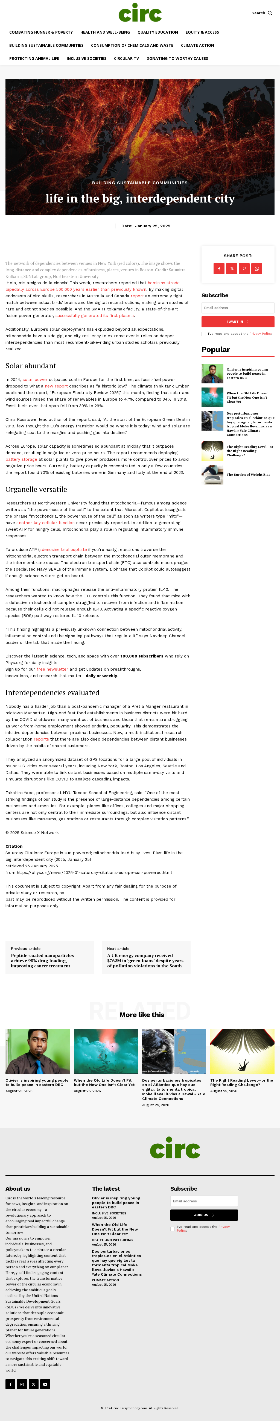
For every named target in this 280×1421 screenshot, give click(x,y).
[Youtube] (45, 1384)
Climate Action (105, 1280)
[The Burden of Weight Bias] (212, 475)
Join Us (201, 1215)
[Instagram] (22, 1384)
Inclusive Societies (109, 1213)
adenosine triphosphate (63, 549)
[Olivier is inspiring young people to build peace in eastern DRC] (212, 373)
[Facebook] (219, 268)
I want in (235, 322)
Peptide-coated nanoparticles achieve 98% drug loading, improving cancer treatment (42, 961)
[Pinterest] (244, 268)
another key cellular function (45, 522)
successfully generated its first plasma (95, 315)
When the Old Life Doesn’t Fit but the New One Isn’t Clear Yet (248, 397)
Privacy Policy (260, 334)
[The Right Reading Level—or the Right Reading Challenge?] (212, 451)
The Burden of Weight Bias (248, 474)
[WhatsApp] (256, 268)
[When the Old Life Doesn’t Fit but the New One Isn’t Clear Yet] (212, 397)
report (137, 295)
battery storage (21, 459)
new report (56, 386)
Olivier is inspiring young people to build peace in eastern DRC (247, 373)
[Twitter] (231, 268)
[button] (263, 13)
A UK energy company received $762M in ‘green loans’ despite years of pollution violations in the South (145, 961)
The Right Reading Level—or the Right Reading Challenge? (250, 451)
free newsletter (52, 669)
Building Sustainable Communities (140, 183)
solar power (35, 379)
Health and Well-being (112, 1240)
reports (41, 739)
